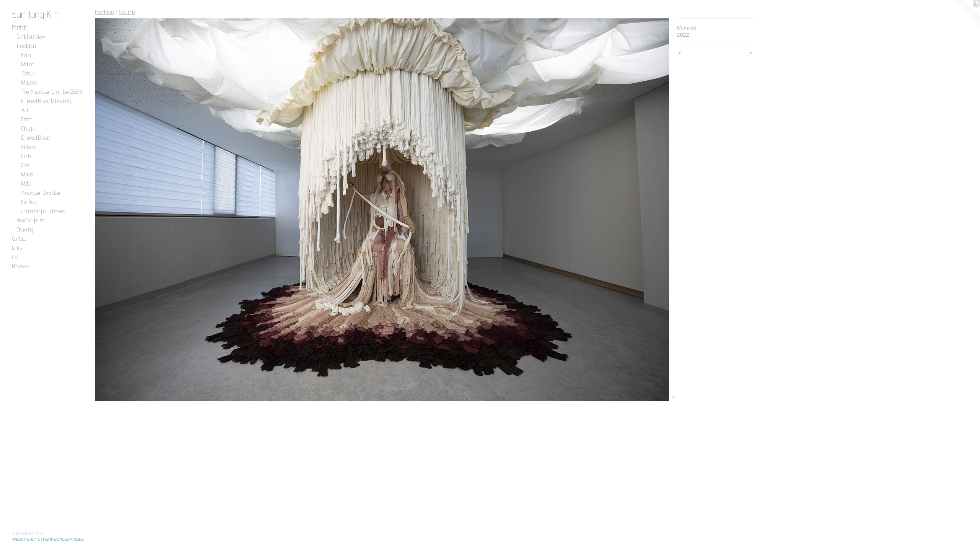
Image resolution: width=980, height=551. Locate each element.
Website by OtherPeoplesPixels (48, 539)
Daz (25, 165)
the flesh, (30, 201)
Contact (19, 238)
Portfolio (19, 27)
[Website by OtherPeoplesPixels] (964, 15)
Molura (27, 64)
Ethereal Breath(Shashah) (46, 100)
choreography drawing (43, 211)
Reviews (20, 266)
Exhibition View (31, 36)
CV (15, 257)
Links (17, 247)
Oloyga (27, 128)
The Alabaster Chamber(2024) (51, 91)
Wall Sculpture (30, 220)
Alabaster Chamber (41, 192)
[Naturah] (382, 209)
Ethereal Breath (36, 137)
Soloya (28, 73)
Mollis (26, 183)
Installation (26, 45)
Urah (26, 156)
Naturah (29, 146)
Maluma (29, 82)
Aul (24, 110)
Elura (26, 55)
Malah (27, 174)
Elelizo (26, 119)
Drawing (25, 229)
